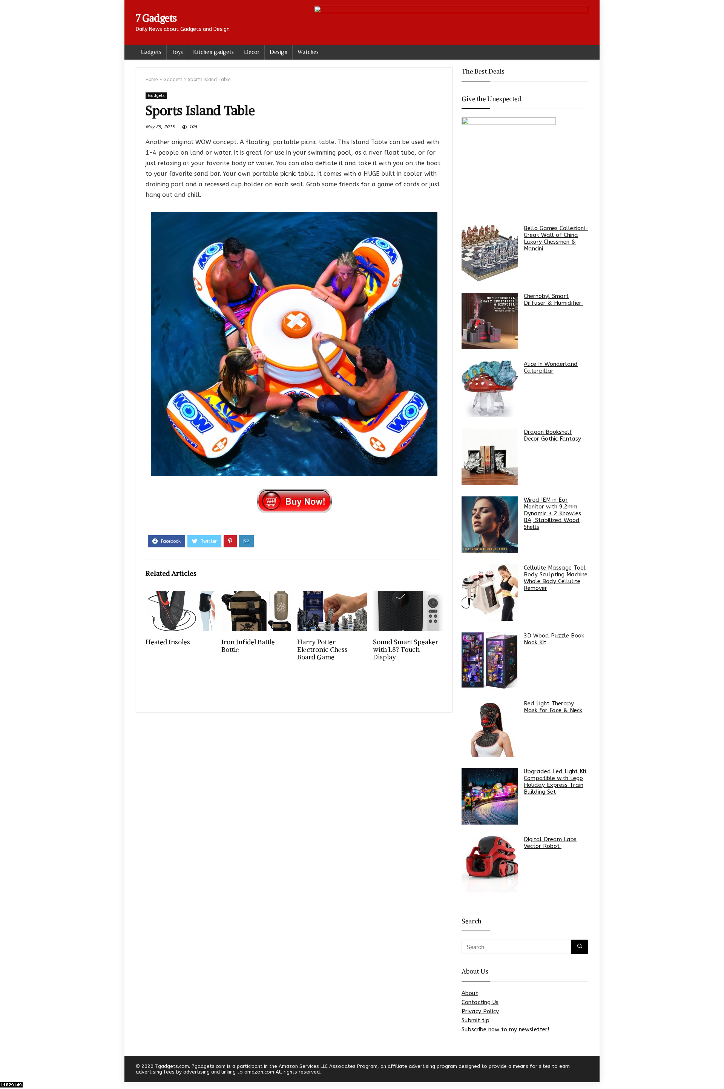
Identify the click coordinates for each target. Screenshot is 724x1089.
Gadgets (151, 51)
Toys (177, 51)
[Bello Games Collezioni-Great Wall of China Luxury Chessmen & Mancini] (490, 253)
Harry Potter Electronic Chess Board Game (322, 649)
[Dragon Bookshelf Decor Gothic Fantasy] (490, 457)
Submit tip (475, 1020)
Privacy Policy (480, 1011)
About (470, 993)
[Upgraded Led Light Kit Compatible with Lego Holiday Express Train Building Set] (490, 796)
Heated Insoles (168, 642)
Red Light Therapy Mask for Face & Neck (553, 707)
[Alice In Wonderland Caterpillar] (490, 389)
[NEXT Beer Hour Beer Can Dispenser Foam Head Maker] (716, 1070)
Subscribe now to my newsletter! (505, 1029)
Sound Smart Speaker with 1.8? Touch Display (405, 649)
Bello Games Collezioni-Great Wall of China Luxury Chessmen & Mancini (556, 238)
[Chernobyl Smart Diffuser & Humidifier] (490, 321)
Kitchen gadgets (213, 51)
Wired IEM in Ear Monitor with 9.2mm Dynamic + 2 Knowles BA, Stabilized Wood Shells (552, 513)
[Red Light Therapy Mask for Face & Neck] (490, 728)
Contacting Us (480, 1002)
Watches (308, 51)
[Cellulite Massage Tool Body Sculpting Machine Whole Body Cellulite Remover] (490, 592)
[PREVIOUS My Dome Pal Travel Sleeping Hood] (7, 1070)
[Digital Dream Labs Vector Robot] (490, 864)
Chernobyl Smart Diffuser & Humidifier (553, 299)
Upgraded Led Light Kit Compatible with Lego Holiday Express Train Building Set (555, 781)
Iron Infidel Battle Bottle (248, 646)
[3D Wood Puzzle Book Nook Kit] (490, 660)
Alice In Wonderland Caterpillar (551, 367)
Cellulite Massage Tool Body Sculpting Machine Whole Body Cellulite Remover (555, 577)
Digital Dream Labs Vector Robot (550, 842)
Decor (251, 51)
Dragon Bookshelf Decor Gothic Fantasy (552, 435)
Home (152, 79)
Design (278, 51)
